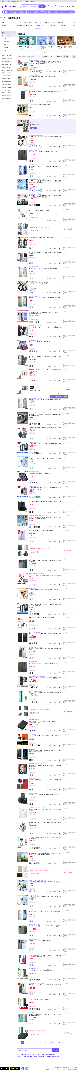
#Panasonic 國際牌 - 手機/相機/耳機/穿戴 (27, 1056)
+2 (41, 146)
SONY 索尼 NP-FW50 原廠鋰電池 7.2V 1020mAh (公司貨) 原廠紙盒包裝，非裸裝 (45, 721)
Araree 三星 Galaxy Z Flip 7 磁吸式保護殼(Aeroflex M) (43, 794)
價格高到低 (59, 56)
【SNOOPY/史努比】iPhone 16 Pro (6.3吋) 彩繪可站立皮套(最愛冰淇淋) (45, 897)
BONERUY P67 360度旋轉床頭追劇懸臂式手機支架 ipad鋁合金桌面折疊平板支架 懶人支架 (45, 196)
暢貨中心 (28, 12)
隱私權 (69, 1069)
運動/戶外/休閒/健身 (6, 93)
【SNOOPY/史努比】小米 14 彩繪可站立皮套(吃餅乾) (43, 590)
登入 (52, 6)
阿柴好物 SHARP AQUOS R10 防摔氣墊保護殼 (42, 76)
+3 (41, 71)
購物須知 (59, 1069)
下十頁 (58, 1042)
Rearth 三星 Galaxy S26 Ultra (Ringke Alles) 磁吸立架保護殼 (45, 327)
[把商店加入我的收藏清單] (59, 394)
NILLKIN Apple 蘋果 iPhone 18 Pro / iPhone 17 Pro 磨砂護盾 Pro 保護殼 (45, 561)
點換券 (14, 12)
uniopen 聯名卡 (61, 12)
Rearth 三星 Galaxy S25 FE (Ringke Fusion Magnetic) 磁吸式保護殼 (45, 400)
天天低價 (43, 12)
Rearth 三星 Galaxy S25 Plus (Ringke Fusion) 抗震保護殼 (44, 297)
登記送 (21, 12)
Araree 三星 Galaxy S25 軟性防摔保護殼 (40, 940)
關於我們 (53, 1069)
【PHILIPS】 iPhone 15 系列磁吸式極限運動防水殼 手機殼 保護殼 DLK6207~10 (45, 444)
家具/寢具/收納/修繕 (6, 90)
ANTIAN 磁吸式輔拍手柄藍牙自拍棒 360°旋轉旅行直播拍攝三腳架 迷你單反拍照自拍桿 (45, 517)
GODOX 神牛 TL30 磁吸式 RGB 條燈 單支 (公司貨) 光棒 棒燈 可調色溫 (45, 693)
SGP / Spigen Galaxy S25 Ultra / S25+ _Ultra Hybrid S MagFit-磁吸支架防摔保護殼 (45, 751)
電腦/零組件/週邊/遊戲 (7, 58)
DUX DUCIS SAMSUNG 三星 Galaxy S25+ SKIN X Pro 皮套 (45, 823)
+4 (41, 380)
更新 (76, 1067)
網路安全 (65, 1069)
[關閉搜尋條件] (28, 6)
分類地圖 (75, 1069)
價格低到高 (53, 56)
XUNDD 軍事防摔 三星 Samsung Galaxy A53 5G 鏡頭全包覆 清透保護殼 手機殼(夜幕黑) (45, 956)
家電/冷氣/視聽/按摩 (6, 56)
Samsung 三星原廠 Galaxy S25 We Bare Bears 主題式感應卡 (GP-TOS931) (45, 370)
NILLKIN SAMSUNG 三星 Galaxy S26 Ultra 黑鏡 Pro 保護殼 (45, 92)
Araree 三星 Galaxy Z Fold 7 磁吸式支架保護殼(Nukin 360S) (45, 357)
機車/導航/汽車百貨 (6, 95)
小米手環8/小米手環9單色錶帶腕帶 (38, 283)
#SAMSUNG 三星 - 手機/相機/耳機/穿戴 (49, 1056)
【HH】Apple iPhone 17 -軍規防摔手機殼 (40, 970)
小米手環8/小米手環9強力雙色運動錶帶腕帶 (41, 237)
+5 (41, 702)
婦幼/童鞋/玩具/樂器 (6, 84)
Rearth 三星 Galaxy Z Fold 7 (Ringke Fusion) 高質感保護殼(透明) (45, 649)
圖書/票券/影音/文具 (6, 98)
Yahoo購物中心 (10, 6)
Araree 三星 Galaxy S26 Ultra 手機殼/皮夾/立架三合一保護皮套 (45, 501)
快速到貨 (35, 12)
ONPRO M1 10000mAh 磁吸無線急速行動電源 (41, 618)
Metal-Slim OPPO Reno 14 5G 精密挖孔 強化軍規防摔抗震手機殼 (45, 810)
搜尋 (55, 1050)
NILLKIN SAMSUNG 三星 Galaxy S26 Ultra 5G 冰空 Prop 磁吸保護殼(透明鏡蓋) (45, 1014)
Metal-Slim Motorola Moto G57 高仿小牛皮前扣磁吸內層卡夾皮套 (45, 634)
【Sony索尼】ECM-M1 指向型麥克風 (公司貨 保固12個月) (44, 736)
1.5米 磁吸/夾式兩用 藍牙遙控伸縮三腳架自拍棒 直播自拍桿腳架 (45, 882)
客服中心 (48, 1069)
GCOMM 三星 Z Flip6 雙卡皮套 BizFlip (39, 473)
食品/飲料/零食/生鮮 (6, 78)
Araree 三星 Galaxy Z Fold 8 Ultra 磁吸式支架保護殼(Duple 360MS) (45, 253)
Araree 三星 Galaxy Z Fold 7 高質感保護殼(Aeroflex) (43, 151)
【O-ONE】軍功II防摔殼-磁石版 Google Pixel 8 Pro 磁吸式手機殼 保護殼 (45, 838)
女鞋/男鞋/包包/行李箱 (7, 70)
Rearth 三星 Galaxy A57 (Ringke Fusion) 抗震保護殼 (43, 268)
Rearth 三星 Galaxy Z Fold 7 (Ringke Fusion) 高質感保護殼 (45, 985)
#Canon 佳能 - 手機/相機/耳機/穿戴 (25, 1054)
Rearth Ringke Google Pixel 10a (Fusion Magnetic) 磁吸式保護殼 (45, 167)
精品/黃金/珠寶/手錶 (6, 61)
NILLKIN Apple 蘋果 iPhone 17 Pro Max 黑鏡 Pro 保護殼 (44, 926)
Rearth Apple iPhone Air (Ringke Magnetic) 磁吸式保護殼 (44, 911)
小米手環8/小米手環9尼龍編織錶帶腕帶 (39, 104)
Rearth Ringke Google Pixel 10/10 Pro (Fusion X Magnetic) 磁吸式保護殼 (45, 766)
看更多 (49, 12)
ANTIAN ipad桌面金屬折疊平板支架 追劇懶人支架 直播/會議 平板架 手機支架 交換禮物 (45, 62)
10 (52, 1042)
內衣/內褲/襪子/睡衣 (6, 67)
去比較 (33, 128)
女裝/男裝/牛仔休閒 (6, 64)
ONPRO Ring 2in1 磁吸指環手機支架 (39, 210)
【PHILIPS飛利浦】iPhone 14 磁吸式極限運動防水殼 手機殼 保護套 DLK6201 (45, 605)
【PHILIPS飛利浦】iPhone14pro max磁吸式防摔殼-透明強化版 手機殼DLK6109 (45, 488)
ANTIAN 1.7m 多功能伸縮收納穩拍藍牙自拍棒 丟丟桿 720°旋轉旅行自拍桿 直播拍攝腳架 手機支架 (45, 854)
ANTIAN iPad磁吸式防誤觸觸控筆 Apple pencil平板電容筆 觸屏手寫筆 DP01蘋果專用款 (45, 181)
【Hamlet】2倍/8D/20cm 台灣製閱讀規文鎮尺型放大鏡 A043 (45, 575)
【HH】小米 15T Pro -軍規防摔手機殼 (39, 999)
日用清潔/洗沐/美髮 (6, 75)
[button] (18, 43)
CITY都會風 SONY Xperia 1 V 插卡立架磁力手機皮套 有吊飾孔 (45, 780)
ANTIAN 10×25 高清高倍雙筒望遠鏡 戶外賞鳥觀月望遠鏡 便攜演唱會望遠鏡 (45, 415)
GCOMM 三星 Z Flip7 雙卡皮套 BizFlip (39, 342)
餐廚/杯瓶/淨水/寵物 (6, 87)
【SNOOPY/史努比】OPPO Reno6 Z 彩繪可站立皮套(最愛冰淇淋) (45, 459)
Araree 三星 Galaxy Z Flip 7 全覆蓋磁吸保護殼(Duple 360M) (45, 428)
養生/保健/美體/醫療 (6, 81)
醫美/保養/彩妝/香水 (6, 73)
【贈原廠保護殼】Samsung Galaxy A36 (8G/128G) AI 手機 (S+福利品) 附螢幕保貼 (45, 313)
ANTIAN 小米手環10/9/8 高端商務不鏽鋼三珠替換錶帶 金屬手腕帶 (45, 137)
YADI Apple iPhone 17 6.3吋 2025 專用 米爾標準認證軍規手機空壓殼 (45, 678)
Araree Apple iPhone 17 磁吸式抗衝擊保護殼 (41, 530)
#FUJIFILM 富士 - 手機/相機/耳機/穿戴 (45, 1054)
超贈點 (71, 12)
